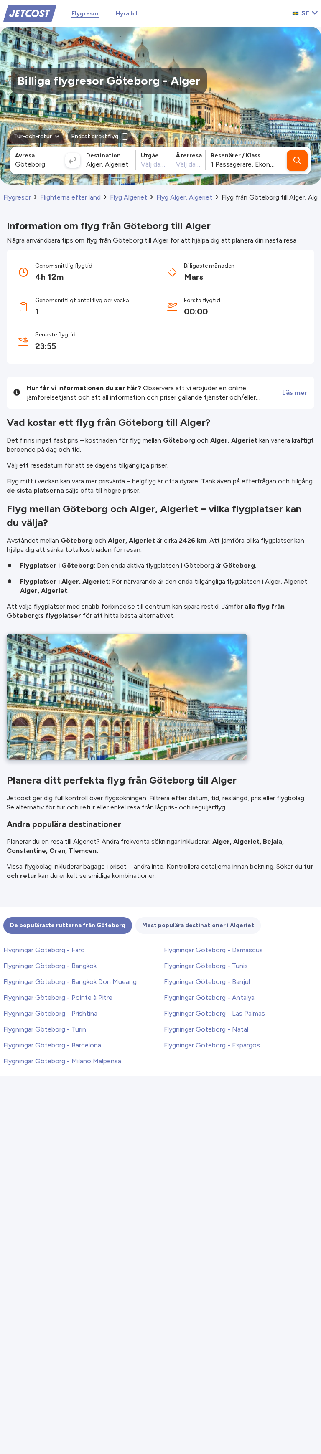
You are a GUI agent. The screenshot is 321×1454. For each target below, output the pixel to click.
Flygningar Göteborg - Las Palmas (214, 1013)
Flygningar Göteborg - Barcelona (52, 1045)
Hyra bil (127, 13)
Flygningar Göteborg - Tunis (206, 966)
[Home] (29, 13)
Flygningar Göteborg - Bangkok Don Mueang (70, 982)
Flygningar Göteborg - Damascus (213, 950)
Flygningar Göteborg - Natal (206, 1029)
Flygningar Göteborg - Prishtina (50, 1013)
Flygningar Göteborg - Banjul (207, 982)
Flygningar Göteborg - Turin (44, 1029)
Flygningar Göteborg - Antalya (209, 997)
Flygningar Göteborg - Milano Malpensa (62, 1061)
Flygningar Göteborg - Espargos (212, 1045)
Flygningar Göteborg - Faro (44, 950)
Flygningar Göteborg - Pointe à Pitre (57, 997)
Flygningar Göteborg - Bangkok (50, 966)
